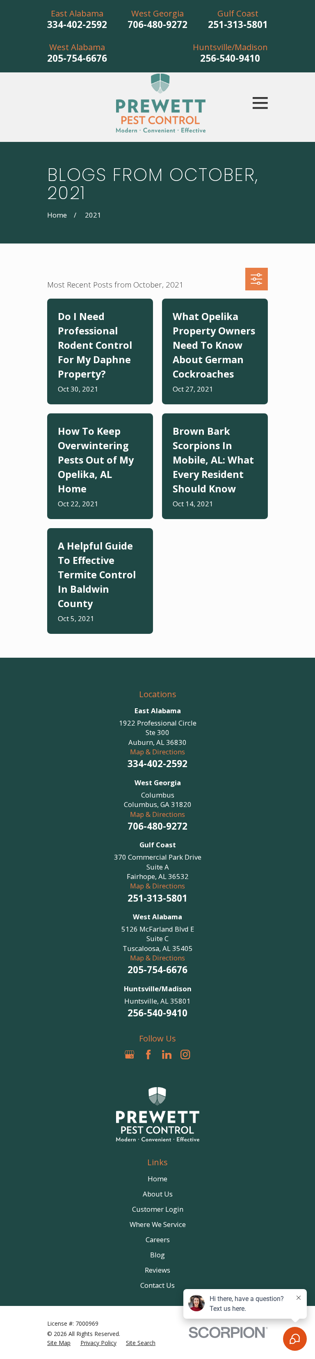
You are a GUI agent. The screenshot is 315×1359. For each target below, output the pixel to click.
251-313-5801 (238, 24)
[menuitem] (59, 1343)
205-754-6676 (77, 58)
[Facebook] (148, 1054)
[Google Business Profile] (129, 1054)
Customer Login (157, 1209)
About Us (158, 1194)
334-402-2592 (77, 24)
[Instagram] (185, 1054)
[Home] (160, 103)
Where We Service (158, 1224)
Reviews (157, 1270)
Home (157, 1178)
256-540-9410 (230, 58)
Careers (158, 1239)
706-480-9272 (157, 24)
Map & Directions (157, 751)
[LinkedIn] (166, 1054)
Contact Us (157, 1285)
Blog (157, 1254)
